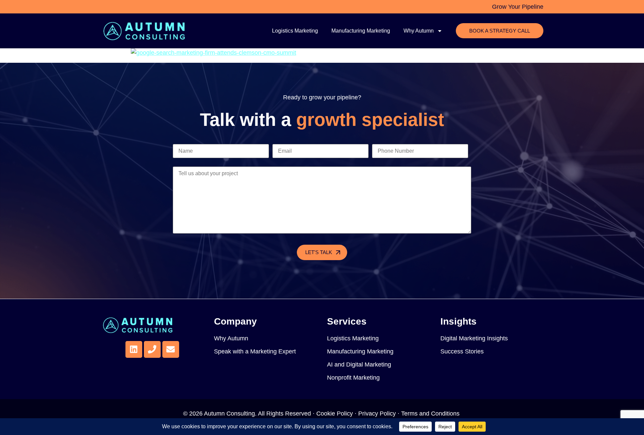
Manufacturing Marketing (360, 31)
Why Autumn (419, 31)
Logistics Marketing (295, 31)
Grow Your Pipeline (517, 6)
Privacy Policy (377, 413)
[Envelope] (170, 349)
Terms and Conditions (431, 413)
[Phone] (152, 349)
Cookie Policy (334, 413)
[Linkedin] (133, 349)
